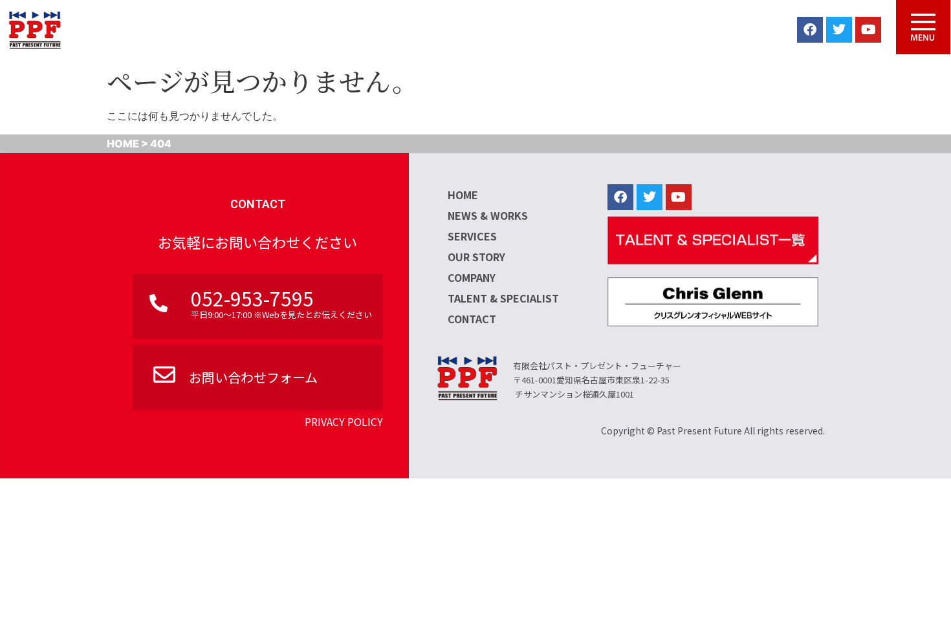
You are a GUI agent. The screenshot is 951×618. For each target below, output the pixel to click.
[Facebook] (810, 30)
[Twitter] (839, 30)
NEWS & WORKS (488, 215)
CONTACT (472, 318)
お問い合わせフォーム (253, 377)
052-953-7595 (252, 298)
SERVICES (472, 236)
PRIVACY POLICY (344, 421)
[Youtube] (868, 30)
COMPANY (472, 277)
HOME (463, 194)
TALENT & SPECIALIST (503, 298)
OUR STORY (476, 256)
